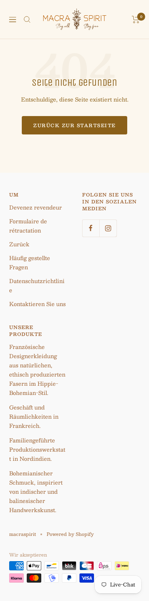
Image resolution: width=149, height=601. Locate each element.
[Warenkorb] (136, 19)
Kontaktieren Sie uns (37, 303)
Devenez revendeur (35, 207)
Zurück (19, 244)
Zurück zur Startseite (74, 125)
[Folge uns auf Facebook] (90, 228)
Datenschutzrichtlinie (37, 285)
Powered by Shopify (70, 534)
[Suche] (27, 19)
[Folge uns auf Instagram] (108, 228)
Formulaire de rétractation (28, 225)
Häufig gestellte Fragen (29, 262)
